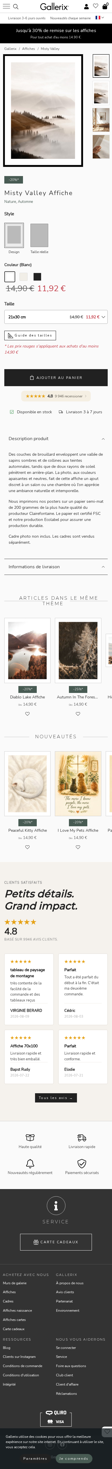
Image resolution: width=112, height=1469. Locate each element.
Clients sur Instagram (19, 1356)
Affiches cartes (14, 1319)
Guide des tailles (32, 335)
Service (61, 1356)
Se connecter (66, 1347)
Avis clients (65, 1292)
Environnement (67, 1310)
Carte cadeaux (59, 1242)
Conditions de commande (22, 1366)
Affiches (9, 1292)
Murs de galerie (14, 1283)
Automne (25, 201)
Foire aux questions (71, 1366)
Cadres (8, 1301)
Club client (64, 1375)
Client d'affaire (67, 1384)
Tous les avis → (56, 1098)
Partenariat (64, 1301)
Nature (10, 201)
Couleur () (18, 265)
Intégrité (9, 1384)
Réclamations (66, 1393)
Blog (6, 1347)
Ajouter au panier (59, 377)
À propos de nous (70, 1283)
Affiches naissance (17, 1310)
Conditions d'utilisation (21, 1375)
